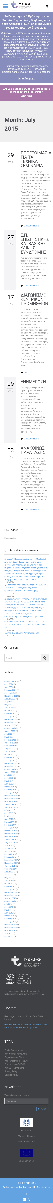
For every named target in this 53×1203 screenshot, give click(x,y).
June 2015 (8, 936)
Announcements (31, 226)
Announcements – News (16, 1061)
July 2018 (8, 845)
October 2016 (10, 898)
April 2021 (8, 752)
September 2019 (11, 804)
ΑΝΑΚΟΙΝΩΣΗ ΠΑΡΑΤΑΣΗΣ (34, 450)
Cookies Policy (11, 1075)
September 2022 (11, 728)
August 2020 (9, 772)
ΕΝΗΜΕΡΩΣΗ (33, 381)
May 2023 (8, 705)
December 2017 (11, 860)
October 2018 (10, 837)
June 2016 (8, 907)
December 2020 (11, 763)
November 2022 (11, 722)
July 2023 (8, 702)
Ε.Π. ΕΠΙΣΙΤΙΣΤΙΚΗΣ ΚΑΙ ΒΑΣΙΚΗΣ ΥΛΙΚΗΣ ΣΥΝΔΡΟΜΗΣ (35, 244)
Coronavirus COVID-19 (15, 1064)
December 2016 (11, 892)
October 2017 (10, 866)
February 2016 (10, 919)
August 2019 (9, 807)
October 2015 (10, 930)
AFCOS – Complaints (14, 1068)
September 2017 (11, 869)
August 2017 (9, 872)
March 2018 (9, 854)
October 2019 (10, 801)
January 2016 (10, 922)
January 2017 (10, 889)
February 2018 (10, 857)
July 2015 (8, 933)
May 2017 (8, 878)
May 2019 (8, 816)
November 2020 (11, 766)
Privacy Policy (11, 1071)
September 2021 (11, 746)
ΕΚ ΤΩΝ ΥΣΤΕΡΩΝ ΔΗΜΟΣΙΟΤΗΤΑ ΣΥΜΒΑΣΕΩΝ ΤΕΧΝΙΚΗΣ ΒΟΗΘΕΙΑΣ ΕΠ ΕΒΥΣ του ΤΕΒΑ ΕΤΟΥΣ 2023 (24, 625)
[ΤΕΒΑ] (30, 6)
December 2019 (11, 795)
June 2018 (8, 848)
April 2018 (8, 851)
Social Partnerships (14, 1050)
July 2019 (8, 810)
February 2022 (10, 740)
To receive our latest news (16, 1095)
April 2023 (8, 708)
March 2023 (9, 710)
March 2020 (9, 787)
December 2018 (11, 831)
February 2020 (10, 790)
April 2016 (8, 913)
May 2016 (8, 910)
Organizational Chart (14, 1057)
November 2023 (11, 696)
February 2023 (10, 713)
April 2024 (8, 687)
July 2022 (8, 734)
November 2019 (11, 798)
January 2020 (10, 793)
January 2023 (10, 716)
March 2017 (9, 883)
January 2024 (10, 693)
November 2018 (11, 834)
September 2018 (11, 839)
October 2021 (10, 743)
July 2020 (8, 775)
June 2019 (8, 813)
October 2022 (10, 725)
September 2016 (11, 901)
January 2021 (10, 760)
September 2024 (11, 681)
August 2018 (9, 842)
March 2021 (9, 754)
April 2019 (8, 819)
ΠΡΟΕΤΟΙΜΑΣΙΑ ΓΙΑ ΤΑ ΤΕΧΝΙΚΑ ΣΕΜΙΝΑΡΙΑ (36, 159)
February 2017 (10, 886)
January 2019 (10, 828)
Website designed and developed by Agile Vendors (26, 1187)
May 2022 (8, 737)
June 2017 (8, 875)
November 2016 (11, 895)
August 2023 (9, 699)
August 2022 (9, 731)
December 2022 (11, 719)
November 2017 (11, 863)
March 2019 (9, 822)
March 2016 (9, 916)
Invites (27, 372)
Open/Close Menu (5, 6)
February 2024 (10, 690)
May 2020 (8, 781)
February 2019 (10, 825)
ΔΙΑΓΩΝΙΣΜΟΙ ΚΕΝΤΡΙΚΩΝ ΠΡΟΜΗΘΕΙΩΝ (34, 299)
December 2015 (11, 924)
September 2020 (11, 769)
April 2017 (8, 880)
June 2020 (8, 778)
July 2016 (8, 904)
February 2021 (10, 757)
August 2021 (9, 749)
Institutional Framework (16, 1054)
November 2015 (11, 927)
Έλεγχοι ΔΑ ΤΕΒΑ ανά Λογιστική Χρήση (21, 633)
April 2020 (8, 784)
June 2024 (8, 684)
